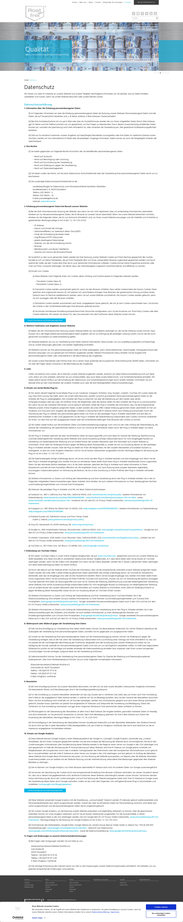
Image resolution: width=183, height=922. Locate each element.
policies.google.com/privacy (96, 546)
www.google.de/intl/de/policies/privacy (59, 601)
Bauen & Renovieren (51, 885)
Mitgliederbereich (146, 2)
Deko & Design (49, 883)
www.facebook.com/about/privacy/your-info (49, 500)
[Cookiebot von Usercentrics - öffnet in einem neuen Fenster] (18, 917)
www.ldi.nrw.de (48, 201)
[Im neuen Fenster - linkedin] (151, 13)
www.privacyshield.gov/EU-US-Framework (84, 532)
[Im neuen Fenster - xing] (146, 13)
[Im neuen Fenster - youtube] (155, 13)
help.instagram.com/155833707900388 (46, 511)
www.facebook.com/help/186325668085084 (64, 497)
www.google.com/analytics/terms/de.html (66, 828)
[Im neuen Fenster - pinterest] (142, 13)
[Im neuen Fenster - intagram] (138, 13)
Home (74, 2)
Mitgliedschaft (28, 887)
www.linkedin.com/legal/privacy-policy (120, 538)
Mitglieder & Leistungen (112, 2)
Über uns (82, 2)
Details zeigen (37, 918)
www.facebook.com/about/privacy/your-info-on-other (111, 497)
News (91, 2)
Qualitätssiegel (29, 885)
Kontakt (128, 2)
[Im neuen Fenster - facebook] (133, 13)
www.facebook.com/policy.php (106, 494)
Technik (47, 887)
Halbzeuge (48, 889)
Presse (98, 2)
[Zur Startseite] (46, 2)
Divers (47, 891)
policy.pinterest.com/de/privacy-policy (66, 519)
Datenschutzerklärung (100, 912)
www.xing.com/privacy (82, 524)
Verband (27, 883)
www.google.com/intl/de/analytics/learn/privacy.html (53, 831)
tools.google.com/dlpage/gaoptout (55, 784)
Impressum (115, 912)
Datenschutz (124, 885)
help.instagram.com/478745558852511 (100, 508)
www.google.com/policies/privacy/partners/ (122, 529)
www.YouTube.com (107, 556)
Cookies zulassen (161, 907)
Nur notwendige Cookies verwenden (161, 914)
